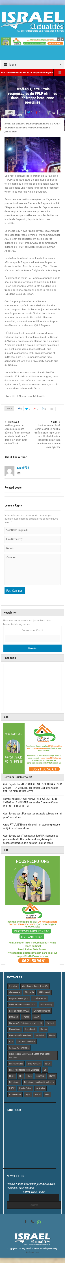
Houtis (52, 1035)
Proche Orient (25, 1088)
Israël (47, 1063)
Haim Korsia (30, 1029)
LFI (20, 1076)
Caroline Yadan (39, 998)
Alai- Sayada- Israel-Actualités (35, 986)
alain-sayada (14, 992)
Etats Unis (13, 1017)
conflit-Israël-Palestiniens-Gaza (22, 1004)
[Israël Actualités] (32, 21)
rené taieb (40, 1088)
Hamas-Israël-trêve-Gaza (20, 1035)
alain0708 (23, 468)
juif (45, 1069)
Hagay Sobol (14, 1029)
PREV (11, 1088)
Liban (29, 1076)
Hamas (43, 1029)
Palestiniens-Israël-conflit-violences (39, 1082)
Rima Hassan (15, 1094)
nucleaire (40, 1076)
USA (47, 1094)
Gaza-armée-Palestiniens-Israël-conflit (25, 1023)
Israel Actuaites (34, 1063)
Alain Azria (29, 992)
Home (4, 115)
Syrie (28, 1094)
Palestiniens (14, 1082)
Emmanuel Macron (42, 1010)
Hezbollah (40, 1035)
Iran (11, 1041)
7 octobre (13, 986)
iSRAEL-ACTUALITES (19, 1047)
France (26, 1017)
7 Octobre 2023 (15, 115)
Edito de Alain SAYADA (19, 1010)
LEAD (11, 1076)
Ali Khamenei (44, 992)
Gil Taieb (50, 1023)
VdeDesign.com (32, 1252)
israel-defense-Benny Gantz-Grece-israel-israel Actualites (29, 1055)
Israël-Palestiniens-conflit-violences (24, 1069)
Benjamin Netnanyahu (18, 998)
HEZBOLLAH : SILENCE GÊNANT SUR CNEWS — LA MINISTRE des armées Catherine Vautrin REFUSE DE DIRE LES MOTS (32, 788)
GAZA (36, 1017)
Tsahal (37, 1094)
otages (52, 1076)
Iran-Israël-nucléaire (26, 1041)
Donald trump (46, 1004)
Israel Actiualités (16, 1063)
